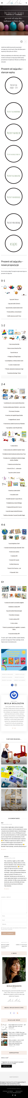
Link (14, 1063)
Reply (4, 849)
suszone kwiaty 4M (14, 633)
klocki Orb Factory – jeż (14, 568)
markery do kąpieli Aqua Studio (14, 415)
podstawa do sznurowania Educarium (14, 403)
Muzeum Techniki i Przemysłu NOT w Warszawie (5, 946)
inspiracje (10, 14)
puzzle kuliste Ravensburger (14, 610)
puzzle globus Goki (14, 543)
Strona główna (8, 1091)
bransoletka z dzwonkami (14, 311)
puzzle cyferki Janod (14, 472)
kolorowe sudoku (14, 551)
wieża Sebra (14, 445)
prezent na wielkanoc (7, 674)
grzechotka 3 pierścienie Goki (14, 307)
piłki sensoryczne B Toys (14, 316)
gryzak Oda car (14, 299)
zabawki (19, 14)
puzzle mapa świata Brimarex (14, 511)
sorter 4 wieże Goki (14, 364)
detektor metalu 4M (14, 606)
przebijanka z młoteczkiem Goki (14, 360)
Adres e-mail (5, 1057)
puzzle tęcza (14, 352)
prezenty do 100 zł (19, 677)
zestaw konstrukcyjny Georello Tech (14, 547)
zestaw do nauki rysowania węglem (14, 602)
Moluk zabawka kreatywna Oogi (14, 369)
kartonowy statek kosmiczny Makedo (14, 423)
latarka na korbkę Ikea (14, 464)
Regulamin (19, 1091)
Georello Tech (14, 572)
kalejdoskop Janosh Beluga (14, 503)
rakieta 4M (15, 556)
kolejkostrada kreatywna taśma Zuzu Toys (14, 454)
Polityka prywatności (14, 1092)
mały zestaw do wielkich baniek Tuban (14, 449)
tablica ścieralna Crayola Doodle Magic (14, 515)
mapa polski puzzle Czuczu (14, 507)
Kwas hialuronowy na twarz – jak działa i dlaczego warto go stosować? (17, 1026)
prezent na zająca (20, 674)
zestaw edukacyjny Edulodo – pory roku (14, 407)
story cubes (14, 623)
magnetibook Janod (14, 419)
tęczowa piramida (14, 344)
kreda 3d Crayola (14, 560)
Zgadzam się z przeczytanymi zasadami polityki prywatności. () (12, 1062)
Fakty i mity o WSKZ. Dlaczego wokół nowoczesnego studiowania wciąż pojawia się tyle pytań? (17, 1034)
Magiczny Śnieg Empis (14, 356)
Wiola (6, 856)
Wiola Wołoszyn (14, 703)
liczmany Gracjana (14, 411)
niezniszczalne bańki (14, 490)
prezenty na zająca (7, 680)
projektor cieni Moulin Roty (14, 427)
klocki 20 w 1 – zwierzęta (14, 468)
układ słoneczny (14, 564)
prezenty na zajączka (19, 680)
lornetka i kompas (14, 615)
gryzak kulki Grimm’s (14, 303)
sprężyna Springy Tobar (14, 373)
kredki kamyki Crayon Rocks (14, 498)
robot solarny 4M (14, 619)
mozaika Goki (14, 494)
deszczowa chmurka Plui (14, 348)
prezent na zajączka (7, 677)
